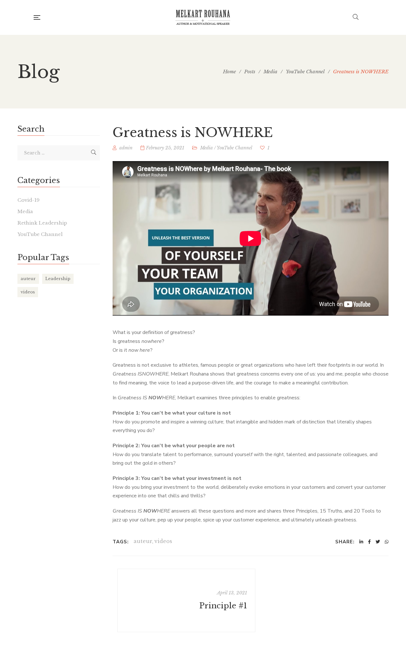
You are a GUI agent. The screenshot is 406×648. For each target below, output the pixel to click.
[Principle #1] (186, 600)
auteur (143, 541)
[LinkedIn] (361, 542)
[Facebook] (369, 542)
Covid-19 (28, 200)
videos (163, 541)
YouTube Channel (234, 148)
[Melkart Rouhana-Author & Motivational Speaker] (203, 17)
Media (206, 148)
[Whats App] (387, 542)
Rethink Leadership (42, 223)
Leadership (57, 278)
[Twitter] (378, 542)
